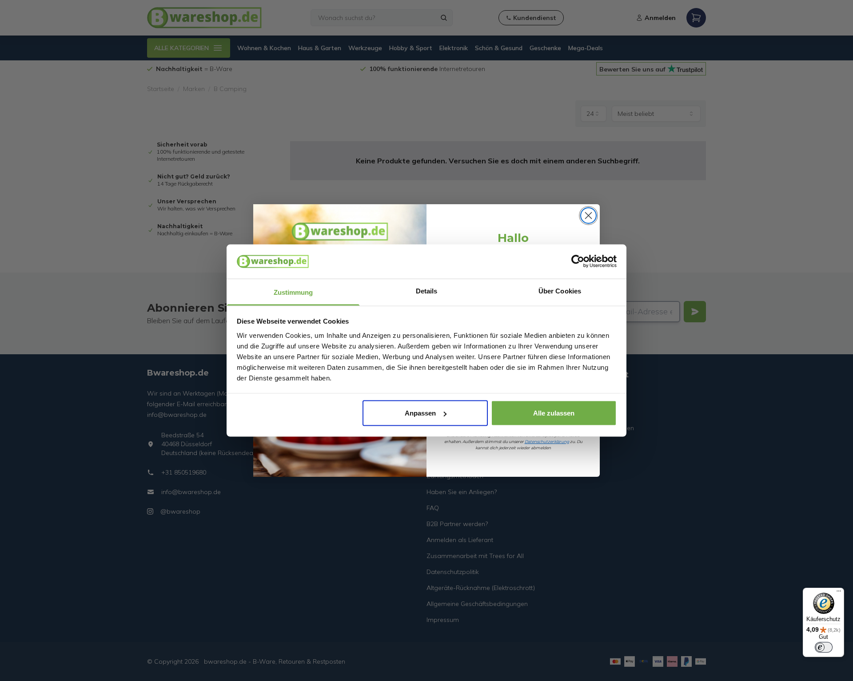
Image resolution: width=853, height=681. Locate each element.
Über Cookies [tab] (559, 290)
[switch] (824, 647)
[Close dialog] (588, 215)
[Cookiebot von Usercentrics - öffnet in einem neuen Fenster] (578, 261)
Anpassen (420, 413)
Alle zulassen (553, 413)
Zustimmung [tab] (293, 292)
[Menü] (838, 593)
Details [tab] (427, 290)
